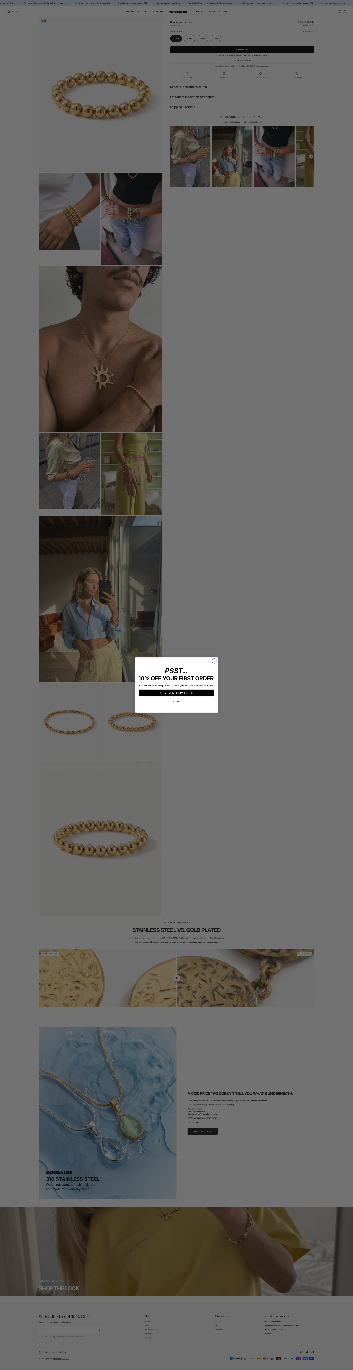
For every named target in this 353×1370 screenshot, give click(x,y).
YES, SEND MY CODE (176, 693)
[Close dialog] (214, 661)
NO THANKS (176, 701)
